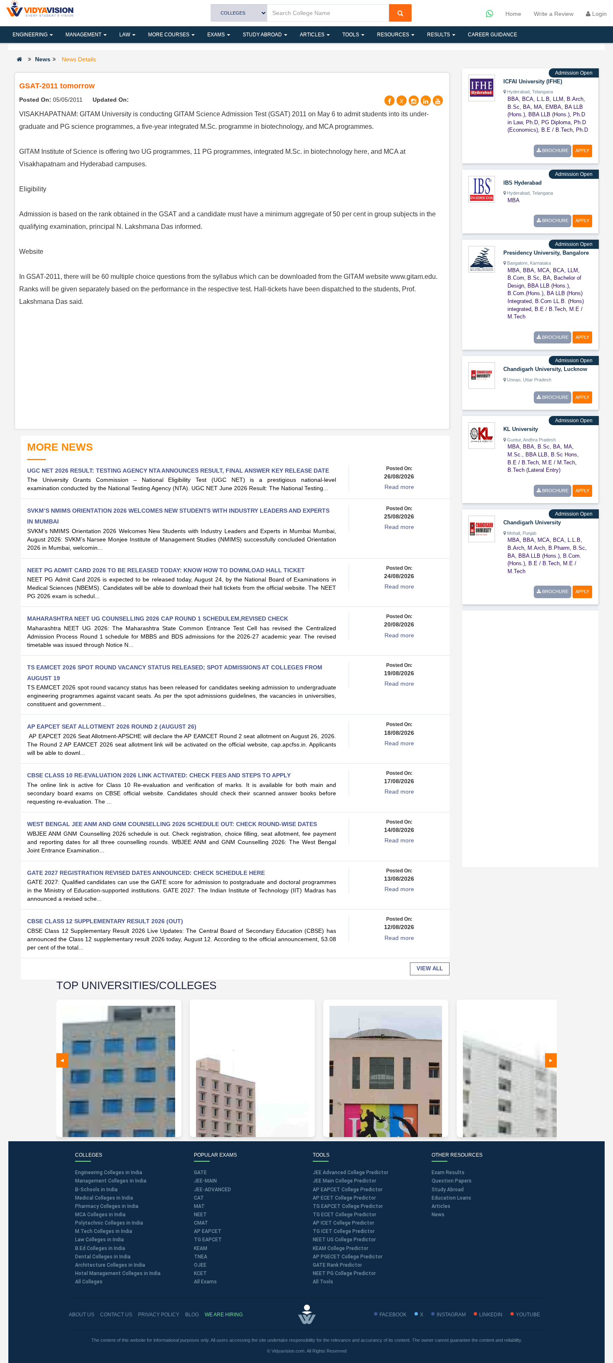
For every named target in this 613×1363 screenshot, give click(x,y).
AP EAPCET (207, 1231)
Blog (192, 1315)
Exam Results (448, 1172)
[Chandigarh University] (481, 528)
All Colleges (89, 1282)
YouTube (528, 1315)
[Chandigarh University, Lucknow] (481, 375)
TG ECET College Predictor (344, 1215)
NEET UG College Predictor (344, 1240)
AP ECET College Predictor (344, 1198)
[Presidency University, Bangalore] (481, 258)
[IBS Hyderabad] (481, 188)
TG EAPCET (208, 1240)
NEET (200, 1215)
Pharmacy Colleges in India (106, 1206)
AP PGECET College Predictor (347, 1257)
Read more (399, 487)
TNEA (200, 1257)
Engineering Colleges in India (108, 1172)
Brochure (554, 150)
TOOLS (351, 35)
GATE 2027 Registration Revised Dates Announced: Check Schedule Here (146, 872)
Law (125, 35)
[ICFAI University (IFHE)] (481, 87)
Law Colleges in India (99, 1240)
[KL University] (481, 435)
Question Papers (452, 1181)
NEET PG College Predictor (344, 1273)
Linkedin (490, 1315)
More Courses (169, 35)
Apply (582, 150)
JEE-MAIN (205, 1181)
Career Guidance (492, 35)
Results (439, 35)
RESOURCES (393, 35)
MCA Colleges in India (100, 1215)
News (42, 59)
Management (84, 35)
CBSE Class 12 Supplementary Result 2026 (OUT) (105, 921)
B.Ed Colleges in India (100, 1248)
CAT (199, 1198)
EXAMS (216, 35)
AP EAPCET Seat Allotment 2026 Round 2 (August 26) (111, 726)
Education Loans (451, 1198)
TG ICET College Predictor (343, 1231)
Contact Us (116, 1315)
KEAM (200, 1248)
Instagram (451, 1315)
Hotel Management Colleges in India (118, 1273)
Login (598, 13)
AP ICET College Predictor (343, 1223)
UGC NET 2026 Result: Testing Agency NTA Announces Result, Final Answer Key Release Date (178, 470)
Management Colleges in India (110, 1181)
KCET (200, 1273)
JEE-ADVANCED (212, 1190)
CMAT (201, 1223)
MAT (199, 1206)
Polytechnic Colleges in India (109, 1223)
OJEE (200, 1265)
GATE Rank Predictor (337, 1265)
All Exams (205, 1282)
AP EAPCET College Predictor (347, 1190)
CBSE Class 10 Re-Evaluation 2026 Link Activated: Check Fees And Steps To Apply (159, 775)
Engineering (31, 35)
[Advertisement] (232, 366)
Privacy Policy (158, 1315)
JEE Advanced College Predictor (350, 1172)
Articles (313, 35)
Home (513, 13)
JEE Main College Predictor (344, 1181)
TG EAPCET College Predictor (348, 1206)
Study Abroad (263, 35)
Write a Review (553, 13)
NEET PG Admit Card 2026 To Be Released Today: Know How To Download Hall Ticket (166, 570)
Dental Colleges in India (103, 1257)
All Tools (323, 1282)
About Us (81, 1315)
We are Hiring (224, 1315)
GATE (200, 1172)
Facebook (393, 1315)
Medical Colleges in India (104, 1198)
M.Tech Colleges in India (103, 1231)
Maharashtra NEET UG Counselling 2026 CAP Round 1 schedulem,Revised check (157, 618)
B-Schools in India (96, 1190)
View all (430, 968)
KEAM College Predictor (340, 1248)
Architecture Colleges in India (110, 1265)
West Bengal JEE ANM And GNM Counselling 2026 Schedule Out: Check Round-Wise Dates (172, 824)
